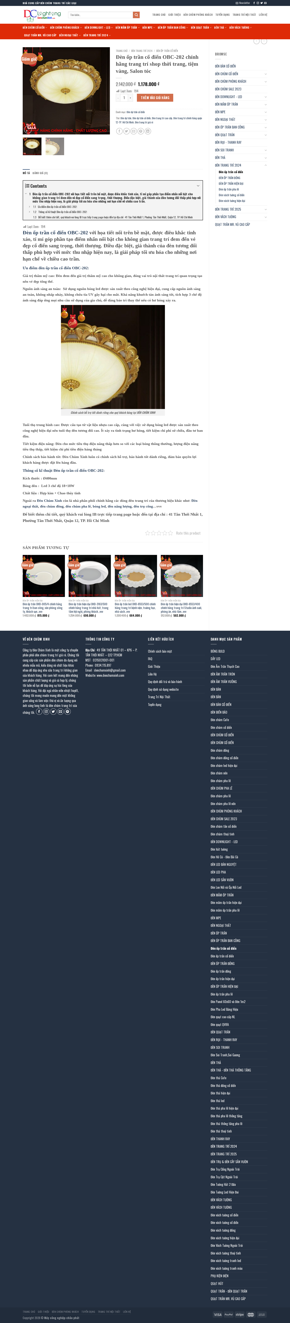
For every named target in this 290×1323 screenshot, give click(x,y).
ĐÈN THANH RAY (220, 1138)
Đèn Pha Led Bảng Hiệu (224, 1009)
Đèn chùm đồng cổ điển (224, 757)
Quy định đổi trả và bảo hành (165, 681)
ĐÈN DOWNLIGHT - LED (228, 96)
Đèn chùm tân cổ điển (224, 826)
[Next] (103, 90)
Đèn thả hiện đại (220, 1093)
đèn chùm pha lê (78, 506)
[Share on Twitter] (126, 131)
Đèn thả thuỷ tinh (221, 1131)
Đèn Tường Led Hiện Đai (225, 1192)
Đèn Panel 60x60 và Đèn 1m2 (228, 1001)
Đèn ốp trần (126, 118)
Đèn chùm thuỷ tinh (222, 834)
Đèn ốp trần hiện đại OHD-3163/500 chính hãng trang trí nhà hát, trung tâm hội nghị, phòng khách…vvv (89, 607)
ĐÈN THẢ (219, 27)
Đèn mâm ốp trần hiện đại (226, 902)
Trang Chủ (159, 15)
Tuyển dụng (222, 15)
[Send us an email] (265, 3)
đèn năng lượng (120, 506)
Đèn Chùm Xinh (49, 501)
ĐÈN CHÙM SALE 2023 (228, 89)
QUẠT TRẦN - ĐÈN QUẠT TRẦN (229, 1291)
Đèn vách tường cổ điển (231, 195)
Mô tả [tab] (26, 173)
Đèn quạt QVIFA (220, 1024)
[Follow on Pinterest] (67, 711)
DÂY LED (215, 658)
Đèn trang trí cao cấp (162, 118)
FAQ (150, 658)
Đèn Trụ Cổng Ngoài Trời (225, 1169)
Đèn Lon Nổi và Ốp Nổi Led (226, 887)
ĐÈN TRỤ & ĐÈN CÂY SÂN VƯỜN (229, 1161)
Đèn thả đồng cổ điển (223, 1085)
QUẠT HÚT (217, 1283)
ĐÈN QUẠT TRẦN (200, 27)
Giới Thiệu (174, 15)
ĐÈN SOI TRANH (224, 150)
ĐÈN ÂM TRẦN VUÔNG (224, 681)
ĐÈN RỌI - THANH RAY (228, 142)
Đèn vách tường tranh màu (226, 1268)
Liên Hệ (263, 15)
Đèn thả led (218, 1100)
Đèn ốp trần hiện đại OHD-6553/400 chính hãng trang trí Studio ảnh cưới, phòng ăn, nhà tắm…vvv (181, 607)
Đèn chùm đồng (220, 750)
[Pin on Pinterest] (141, 131)
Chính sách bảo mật (160, 651)
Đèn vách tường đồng (223, 1230)
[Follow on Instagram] (258, 3)
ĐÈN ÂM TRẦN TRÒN (223, 674)
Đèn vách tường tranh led (226, 1260)
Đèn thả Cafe (218, 1077)
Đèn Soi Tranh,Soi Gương (225, 1055)
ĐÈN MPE (147, 27)
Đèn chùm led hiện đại (224, 765)
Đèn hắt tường (219, 849)
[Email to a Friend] (133, 131)
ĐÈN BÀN (216, 689)
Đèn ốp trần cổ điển (231, 172)
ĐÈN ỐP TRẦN (219, 933)
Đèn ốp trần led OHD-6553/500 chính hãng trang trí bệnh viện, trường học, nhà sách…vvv (135, 607)
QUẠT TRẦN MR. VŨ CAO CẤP (40, 35)
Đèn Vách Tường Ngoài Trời (227, 1245)
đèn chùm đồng (52, 506)
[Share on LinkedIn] (148, 131)
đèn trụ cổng (143, 506)
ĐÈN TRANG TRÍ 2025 (228, 209)
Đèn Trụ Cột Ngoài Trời (224, 1177)
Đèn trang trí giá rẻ (144, 122)
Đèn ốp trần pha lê (229, 189)
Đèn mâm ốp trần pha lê (225, 910)
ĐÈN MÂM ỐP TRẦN (126, 27)
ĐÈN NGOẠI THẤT (68, 35)
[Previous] (29, 90)
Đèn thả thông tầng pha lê (226, 1123)
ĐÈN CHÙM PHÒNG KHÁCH (198, 15)
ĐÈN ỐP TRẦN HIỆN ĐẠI (231, 183)
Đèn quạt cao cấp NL (223, 1016)
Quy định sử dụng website (163, 689)
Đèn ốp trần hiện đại (223, 978)
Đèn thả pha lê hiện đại (224, 1108)
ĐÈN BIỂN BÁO (219, 712)
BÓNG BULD (218, 651)
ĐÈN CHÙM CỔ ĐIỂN (34, 27)
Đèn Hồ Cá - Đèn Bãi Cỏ (224, 857)
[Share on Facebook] (119, 131)
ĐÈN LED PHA (218, 872)
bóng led (99, 506)
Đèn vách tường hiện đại (232, 201)
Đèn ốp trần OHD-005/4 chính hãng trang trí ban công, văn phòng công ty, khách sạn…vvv (43, 607)
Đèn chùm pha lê (221, 780)
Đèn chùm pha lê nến (223, 803)
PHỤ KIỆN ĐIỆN (219, 1275)
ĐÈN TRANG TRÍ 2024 (95, 35)
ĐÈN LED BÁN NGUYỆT (224, 864)
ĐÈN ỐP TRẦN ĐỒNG (229, 178)
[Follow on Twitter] (261, 3)
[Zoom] (28, 129)
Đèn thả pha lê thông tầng (226, 1116)
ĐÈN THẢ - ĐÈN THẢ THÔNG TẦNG (231, 1070)
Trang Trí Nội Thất (244, 15)
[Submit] (136, 15)
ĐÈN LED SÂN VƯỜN (222, 879)
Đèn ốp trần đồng (221, 971)
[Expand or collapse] (198, 186)
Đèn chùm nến (219, 773)
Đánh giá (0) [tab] (40, 173)
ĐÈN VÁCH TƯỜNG (239, 27)
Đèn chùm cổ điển (221, 727)
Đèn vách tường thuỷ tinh (226, 1253)
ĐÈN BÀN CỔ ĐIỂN (225, 66)
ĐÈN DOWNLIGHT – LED (97, 27)
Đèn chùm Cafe (220, 719)
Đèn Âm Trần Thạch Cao (225, 666)
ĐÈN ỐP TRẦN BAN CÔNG (171, 27)
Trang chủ (121, 51)
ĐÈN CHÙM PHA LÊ (221, 788)
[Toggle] (265, 73)
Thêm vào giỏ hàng (155, 97)
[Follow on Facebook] (254, 3)
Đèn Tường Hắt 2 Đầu (223, 1184)
